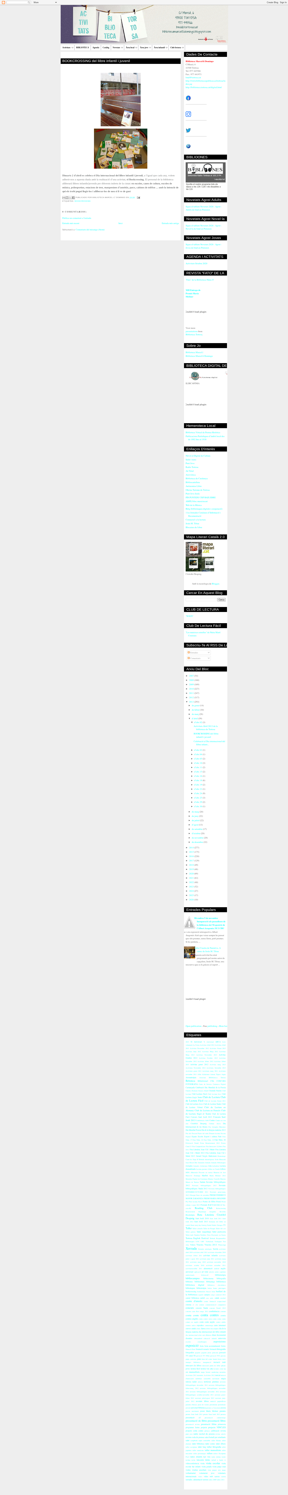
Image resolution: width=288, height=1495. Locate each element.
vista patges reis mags (217, 1470)
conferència (214, 1311)
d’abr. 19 (198, 784)
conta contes (210, 1315)
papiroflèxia (221, 1401)
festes (223, 1346)
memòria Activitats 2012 (205, 1375)
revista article (221, 1434)
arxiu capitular (220, 1272)
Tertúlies (203, 1235)
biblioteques (190, 1288)
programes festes (193, 1427)
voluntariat (191, 1472)
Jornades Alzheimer (200, 1166)
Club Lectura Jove (214, 1094)
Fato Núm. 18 (198, 1140)
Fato (220, 1136)
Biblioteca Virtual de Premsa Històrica (203, 432)
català (217, 1298)
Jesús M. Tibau (192, 523)
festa (202, 1346)
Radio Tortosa (192, 467)
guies (199, 1359)
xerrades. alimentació (194, 1479)
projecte (204, 1427)
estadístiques (202, 1342)
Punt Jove (190, 463)
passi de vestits (203, 1404)
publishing (212, 1025)
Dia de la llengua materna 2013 (214, 1130)
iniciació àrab (220, 1362)
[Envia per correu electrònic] (64, 197)
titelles (207, 1460)
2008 (191, 680)
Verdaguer (218, 1241)
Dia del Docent (191, 1133)
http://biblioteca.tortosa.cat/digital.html (204, 87)
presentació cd (193, 1417)
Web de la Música (194, 505)
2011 (191, 693)
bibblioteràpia (220, 1275)
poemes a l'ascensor (213, 1408)
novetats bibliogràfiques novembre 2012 (204, 1391)
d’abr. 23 (198, 788)
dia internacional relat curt (195, 1335)
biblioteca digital (195, 1284)
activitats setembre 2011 (216, 1265)
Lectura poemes (202, 1169)
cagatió (200, 1295)
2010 (191, 688)
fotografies (190, 1352)
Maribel (205, 1175)
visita (202, 1463)
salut (187, 1440)
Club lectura (175, 47)
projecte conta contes (194, 1430)
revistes (189, 1437)
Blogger (215, 583)
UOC (198, 1241)
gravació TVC (215, 1356)
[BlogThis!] (67, 197)
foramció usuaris (202, 1349)
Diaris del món (203, 1133)
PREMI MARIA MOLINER (215, 1198)
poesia (223, 1407)
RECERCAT (218, 1205)
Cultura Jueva (214, 1123)
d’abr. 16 (198, 775)
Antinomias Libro (194, 486)
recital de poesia (207, 1433)
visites (188, 1470)
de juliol (196, 820)
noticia (200, 1382)
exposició (192, 1345)
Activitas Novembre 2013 (206, 1055)
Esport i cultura (210, 1136)
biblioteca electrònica (217, 1285)
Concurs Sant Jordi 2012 (201, 1117)
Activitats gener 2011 (194, 1071)
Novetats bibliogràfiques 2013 (204, 1185)
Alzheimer (206, 1074)
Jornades (189, 1166)
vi (225, 1460)
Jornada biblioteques (218, 1162)
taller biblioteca (198, 1443)
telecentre (200, 1460)
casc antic (210, 1298)
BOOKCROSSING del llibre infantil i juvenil (96, 61)
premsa (223, 1414)
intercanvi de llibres (194, 1365)
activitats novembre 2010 (216, 1262)
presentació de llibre (196, 1420)
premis (223, 1410)
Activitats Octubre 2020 (196, 263)
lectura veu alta (207, 1368)
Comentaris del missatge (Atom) (90, 229)
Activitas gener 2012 (199, 1064)
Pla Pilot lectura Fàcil (194, 1201)
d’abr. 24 (198, 793)
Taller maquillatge (204, 1231)
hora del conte (207, 1359)
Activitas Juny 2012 (193, 1051)
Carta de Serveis (205, 1084)
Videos (193, 1244)
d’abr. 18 (198, 780)
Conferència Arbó (202, 1120)
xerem (223, 1476)
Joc (195, 1162)
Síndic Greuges (217, 1225)
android (216, 1268)
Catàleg (106, 47)
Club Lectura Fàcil (199, 1094)
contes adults (221, 1322)
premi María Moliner (209, 1411)
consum (223, 1311)
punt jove (189, 1434)
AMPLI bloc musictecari (197, 501)
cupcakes (200, 1325)
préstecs (207, 1431)
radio (196, 1433)
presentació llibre (217, 1420)
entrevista (222, 1338)
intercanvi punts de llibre (211, 1365)
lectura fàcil (195, 1368)
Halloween (212, 1156)
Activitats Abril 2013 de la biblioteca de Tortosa (206, 728)
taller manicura (198, 1450)
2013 (191, 701)
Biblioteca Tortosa (194, 334)
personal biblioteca (198, 1407)
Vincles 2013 (210, 1244)
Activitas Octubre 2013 (208, 1058)
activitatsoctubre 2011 (194, 1268)
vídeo (206, 1476)
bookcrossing (83, 201)
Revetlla (223, 1211)
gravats (223, 1356)
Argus (224, 1074)
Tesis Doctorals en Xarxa (216, 1235)
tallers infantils (196, 1456)
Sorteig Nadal (206, 1225)
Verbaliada (209, 1241)
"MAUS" (189, 615)
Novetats (116, 47)
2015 (191, 851)
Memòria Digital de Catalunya (197, 1179)
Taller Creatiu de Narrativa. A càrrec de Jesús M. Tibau (207, 949)
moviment (215, 1378)
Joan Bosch (190, 1162)
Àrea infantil (159, 47)
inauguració (207, 1362)
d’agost (195, 824)
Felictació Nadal (192, 1143)
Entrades (194, 652)
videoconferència (192, 1463)
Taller (189, 1228)
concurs (190, 1307)
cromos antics (191, 1325)
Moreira (223, 1179)
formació (213, 1349)
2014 (191, 847)
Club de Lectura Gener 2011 (215, 1101)
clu (197, 1305)
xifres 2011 (220, 1479)
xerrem (205, 1479)
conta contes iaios (205, 1319)
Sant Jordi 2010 (202, 1218)
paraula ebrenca (191, 1404)
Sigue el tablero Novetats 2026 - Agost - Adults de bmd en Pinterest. (204, 208)
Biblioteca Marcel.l (194, 352)
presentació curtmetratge (215, 1417)
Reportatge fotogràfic (207, 1211)
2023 (191, 886)
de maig (196, 811)
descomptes (214, 1328)
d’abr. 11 (198, 767)
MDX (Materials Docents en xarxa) (199, 1172)
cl (193, 1305)
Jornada (207, 1162)
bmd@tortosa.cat (193, 77)
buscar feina (210, 1291)
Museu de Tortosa (192, 1182)
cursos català (191, 1328)
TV (224, 1225)
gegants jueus (206, 1352)
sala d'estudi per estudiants (215, 1437)
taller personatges (199, 1453)
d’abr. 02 (198, 722)
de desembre (198, 841)
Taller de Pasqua (209, 1228)
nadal (194, 1381)
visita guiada (207, 1466)
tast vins (206, 1456)
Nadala (202, 1182)
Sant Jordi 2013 (201, 1221)
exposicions (220, 1341)
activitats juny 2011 (207, 1259)
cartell (202, 1298)
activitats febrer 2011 (194, 1255)
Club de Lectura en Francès (207, 1110)
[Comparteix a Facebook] (73, 197)
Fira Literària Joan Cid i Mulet (202, 1149)
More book (224, 1025)
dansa (203, 1328)
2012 (191, 697)
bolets (210, 1288)
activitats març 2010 (198, 1262)
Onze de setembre (202, 1195)
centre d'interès (194, 1301)
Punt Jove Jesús (193, 493)
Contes (212, 1120)
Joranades (201, 1162)
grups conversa (191, 1359)
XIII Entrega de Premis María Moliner (193, 293)
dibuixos (208, 1335)
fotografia (221, 1349)
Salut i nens (191, 459)
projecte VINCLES (217, 1427)
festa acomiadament (212, 1346)
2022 (191, 882)
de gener (196, 705)
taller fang (202, 1447)
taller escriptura (191, 1447)
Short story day (195, 1225)
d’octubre (196, 833)
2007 (191, 675)
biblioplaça (210, 1281)
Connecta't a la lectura (196, 519)
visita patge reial (219, 1466)
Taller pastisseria (219, 1231)
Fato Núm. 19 (209, 1140)
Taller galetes (191, 1232)
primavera (222, 1424)
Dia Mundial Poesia (193, 1130)
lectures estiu (218, 1369)
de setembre (197, 828)
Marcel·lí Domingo (193, 1175)
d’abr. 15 (198, 771)
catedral (223, 1298)
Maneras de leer (220, 1172)
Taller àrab (189, 1235)
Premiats (203, 1205)
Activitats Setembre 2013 (216, 1068)
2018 (191, 864)
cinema (188, 1304)
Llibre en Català (214, 1169)
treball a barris (217, 1460)
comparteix (222, 1305)
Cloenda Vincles (215, 1090)
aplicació (197, 1272)
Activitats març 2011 (210, 1071)
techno (188, 1460)
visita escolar (213, 1463)
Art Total (190, 470)
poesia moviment (192, 1411)
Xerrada (191, 1248)
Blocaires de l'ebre (194, 527)
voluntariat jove (206, 1473)
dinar (214, 1335)
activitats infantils (210, 1255)
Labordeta (215, 1166)
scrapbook (194, 1440)
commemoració (211, 1305)
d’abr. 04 (198, 754)
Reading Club (203, 1208)
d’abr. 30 (198, 806)
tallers (209, 1453)
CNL (212, 1081)
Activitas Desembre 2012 (199, 1048)
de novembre (198, 837)
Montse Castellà (214, 1179)
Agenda (95, 47)
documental (221, 1335)
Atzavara (202, 1077)
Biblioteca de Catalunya (197, 478)
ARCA (218, 1041)
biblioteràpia (201, 1288)
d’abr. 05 (198, 758)
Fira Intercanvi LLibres (214, 1146)
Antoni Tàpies (215, 1074)
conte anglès (210, 1322)
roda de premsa (198, 1437)
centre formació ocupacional (215, 1301)
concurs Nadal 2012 (218, 1308)
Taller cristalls (197, 1228)
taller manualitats (213, 1450)
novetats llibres (202, 1401)
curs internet (220, 1325)
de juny (195, 815)
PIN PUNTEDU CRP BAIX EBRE (201, 497)
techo (193, 1460)
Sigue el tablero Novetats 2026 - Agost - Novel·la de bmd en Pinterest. (204, 227)
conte (202, 1322)
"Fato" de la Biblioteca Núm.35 (200, 279)
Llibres (223, 1169)
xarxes (217, 1476)
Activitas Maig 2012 (210, 1051)
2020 (191, 873)
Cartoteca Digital (219, 1084)
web (211, 1476)
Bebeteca (190, 1080)
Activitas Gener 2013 (218, 1048)
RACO (210, 1205)
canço (213, 1295)
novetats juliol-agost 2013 (204, 1398)
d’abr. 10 (198, 762)
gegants (197, 1352)
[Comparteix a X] (70, 197)
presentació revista (193, 1424)
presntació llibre (208, 1424)
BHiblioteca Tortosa (217, 1077)
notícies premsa (211, 1381)
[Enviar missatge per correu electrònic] (138, 197)
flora (193, 1349)
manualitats (194, 1371)
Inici (120, 223)
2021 (191, 877)
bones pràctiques (219, 1288)
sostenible (206, 1440)
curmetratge (209, 1325)
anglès (223, 1268)
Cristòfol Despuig (198, 1123)
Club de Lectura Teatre (212, 1104)
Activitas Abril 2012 (207, 1045)
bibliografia (221, 1278)
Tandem (197, 1235)
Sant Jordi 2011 (216, 1218)
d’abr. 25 (198, 797)
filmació (189, 1349)
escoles (188, 1342)
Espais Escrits (197, 1136)
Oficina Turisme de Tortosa (198, 489)
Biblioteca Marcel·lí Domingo (199, 355)
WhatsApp (222, 1245)
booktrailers (201, 1291)
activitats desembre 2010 (217, 1252)
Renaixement (190, 1211)
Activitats (66, 47)
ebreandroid (198, 1338)
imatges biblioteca (193, 1362)
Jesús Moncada (220, 1159)
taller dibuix (221, 1443)
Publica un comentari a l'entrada (76, 218)
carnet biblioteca (192, 1298)
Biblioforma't (203, 1081)
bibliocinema (208, 1278)
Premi (218, 1201)
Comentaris (195, 658)
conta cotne (217, 1319)
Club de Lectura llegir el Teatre (206, 1112)
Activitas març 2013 (218, 1064)
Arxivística (191, 474)
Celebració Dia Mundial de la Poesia (211, 1087)
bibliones (189, 1281)
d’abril (195, 718)
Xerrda (215, 1249)
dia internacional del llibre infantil (212, 1332)
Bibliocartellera (193, 482)
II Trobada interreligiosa (205, 1159)
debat (208, 1328)
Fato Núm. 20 (220, 1140)
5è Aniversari (196, 1041)
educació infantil (210, 1338)
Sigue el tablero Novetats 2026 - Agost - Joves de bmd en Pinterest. (204, 246)
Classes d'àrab (203, 1091)
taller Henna (216, 1440)
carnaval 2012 (221, 1295)
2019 (191, 869)
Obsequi (193, 1195)
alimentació (208, 1268)
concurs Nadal (202, 1308)
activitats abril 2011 (200, 1252)
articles (211, 1272)
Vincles (199, 1244)
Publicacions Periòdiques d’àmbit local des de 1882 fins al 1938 (205, 438)
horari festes (217, 1359)
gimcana (215, 1352)
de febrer (196, 709)
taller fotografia (214, 1446)
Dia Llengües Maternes (217, 1127)
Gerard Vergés (202, 1156)
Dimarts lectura (214, 1133)
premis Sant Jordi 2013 (211, 1414)
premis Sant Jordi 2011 (194, 1414)
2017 (191, 860)
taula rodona (216, 1457)
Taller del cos (221, 1228)
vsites (200, 1476)
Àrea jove (144, 47)
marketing (215, 1372)
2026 (191, 899)
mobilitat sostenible (203, 1378)
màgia (223, 1378)
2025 (191, 895)
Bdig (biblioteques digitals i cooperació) (204, 508)
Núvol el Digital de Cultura (198, 455)
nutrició (213, 1401)
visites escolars (199, 1469)
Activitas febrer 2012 (205, 1061)
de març (195, 714)
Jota (210, 1166)
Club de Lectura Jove (194, 1104)
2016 (191, 856)
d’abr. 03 (198, 749)
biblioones (199, 1281)
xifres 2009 (212, 1479)
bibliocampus (193, 1278)
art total (205, 1271)
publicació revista (218, 1430)
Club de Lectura (211, 1097)
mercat (217, 1375)
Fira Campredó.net (199, 1146)
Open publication (194, 1025)
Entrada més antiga (170, 223)
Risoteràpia (190, 1215)
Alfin (199, 1074)
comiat (201, 1305)
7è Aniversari (209, 1042)
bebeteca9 (204, 1275)
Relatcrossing (221, 1208)
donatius (189, 1338)
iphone (223, 1365)
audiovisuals (190, 1275)
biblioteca (221, 1281)
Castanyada (190, 1087)
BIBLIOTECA (82, 47)
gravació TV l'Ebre (203, 1356)
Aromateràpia (191, 1077)
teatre (224, 1457)
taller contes (210, 1443)
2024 (191, 890)
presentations (192, 331)
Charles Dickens (192, 1091)
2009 (191, 684)
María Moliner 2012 (218, 1175)
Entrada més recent (70, 223)
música (188, 1381)
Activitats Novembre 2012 (196, 1068)
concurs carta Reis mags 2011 (197, 1311)
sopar (200, 1440)
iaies (224, 1359)
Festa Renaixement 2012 (210, 1143)
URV (202, 1241)
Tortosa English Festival (197, 1238)
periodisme (213, 1404)
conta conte (192, 1315)
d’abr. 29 (198, 801)
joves (188, 1368)
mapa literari (205, 1372)
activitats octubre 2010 (195, 1265)
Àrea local (130, 47)
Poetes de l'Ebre (209, 1201)
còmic (198, 1328)
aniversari (189, 1271)
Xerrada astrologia (205, 1249)
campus (207, 1294)
